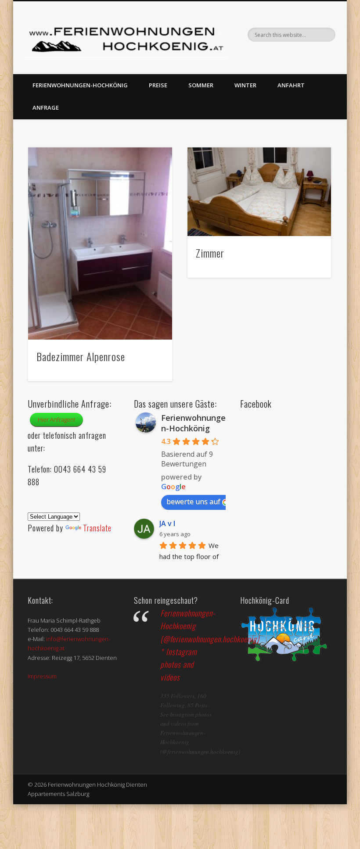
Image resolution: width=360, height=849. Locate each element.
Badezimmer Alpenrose (80, 356)
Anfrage (45, 107)
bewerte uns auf (193, 501)
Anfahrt (291, 85)
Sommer (200, 85)
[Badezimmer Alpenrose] (100, 243)
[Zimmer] (259, 191)
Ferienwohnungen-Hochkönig (80, 85)
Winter (245, 85)
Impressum (42, 676)
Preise (158, 85)
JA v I (167, 523)
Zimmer (210, 253)
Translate (97, 528)
